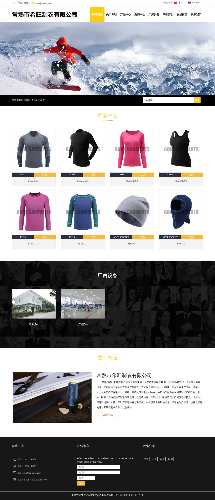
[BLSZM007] (34, 212)
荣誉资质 (168, 14)
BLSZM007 (34, 243)
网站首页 (97, 14)
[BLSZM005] (83, 149)
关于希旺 (111, 14)
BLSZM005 (83, 180)
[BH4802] (181, 212)
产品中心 (125, 14)
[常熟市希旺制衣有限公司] (107, 58)
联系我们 (196, 14)
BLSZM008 (132, 180)
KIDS (23, 237)
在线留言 (182, 14)
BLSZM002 (181, 180)
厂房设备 (153, 14)
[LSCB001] (83, 212)
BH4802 (181, 243)
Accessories (121, 237)
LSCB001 (83, 243)
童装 (44, 237)
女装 (143, 174)
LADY (121, 174)
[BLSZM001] (34, 149)
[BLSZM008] (132, 149)
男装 (44, 174)
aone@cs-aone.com (44, 3)
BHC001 (132, 243)
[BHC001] (132, 212)
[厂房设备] (34, 304)
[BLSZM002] (181, 149)
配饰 (143, 237)
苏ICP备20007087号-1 (131, 494)
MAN (23, 174)
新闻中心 (139, 14)
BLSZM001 (34, 180)
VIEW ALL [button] (108, 414)
